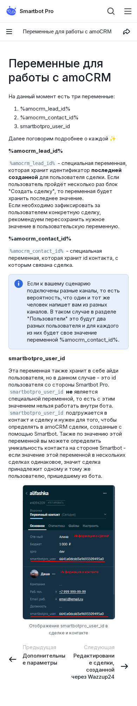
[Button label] (128, 11)
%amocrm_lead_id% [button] (32, 163)
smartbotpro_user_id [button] (36, 392)
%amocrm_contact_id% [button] (36, 251)
